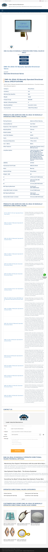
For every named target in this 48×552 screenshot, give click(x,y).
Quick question (5, 435)
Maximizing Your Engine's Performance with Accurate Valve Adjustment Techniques (25, 463)
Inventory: (6, 91)
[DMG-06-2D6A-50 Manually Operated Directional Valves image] (24, 30)
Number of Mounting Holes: (10, 102)
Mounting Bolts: (7, 129)
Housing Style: (7, 107)
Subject (6, 431)
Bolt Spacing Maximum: (9, 186)
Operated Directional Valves (14, 12)
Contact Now (24, 57)
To (4, 428)
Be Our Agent (24, 63)
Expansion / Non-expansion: (10, 126)
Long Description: (7, 150)
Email (5, 426)
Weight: (5, 97)
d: (3, 177)
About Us (4, 549)
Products (6, 12)
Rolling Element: (7, 121)
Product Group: (7, 99)
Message (6, 438)
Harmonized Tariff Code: (9, 165)
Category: (6, 88)
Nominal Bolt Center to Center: (11, 197)
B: (3, 183)
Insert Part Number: (8, 135)
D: (3, 180)
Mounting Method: (8, 105)
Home (3, 12)
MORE (23, 499)
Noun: (4, 168)
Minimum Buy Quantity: (9, 94)
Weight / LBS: (6, 174)
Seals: (4, 138)
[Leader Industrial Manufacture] (4, 5)
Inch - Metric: (6, 143)
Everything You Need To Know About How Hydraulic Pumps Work (24, 479)
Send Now (18, 451)
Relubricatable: (7, 132)
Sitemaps (18, 549)
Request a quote (8, 0)
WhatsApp (24, 60)
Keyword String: (7, 171)
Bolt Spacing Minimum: (9, 193)
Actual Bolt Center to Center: (10, 190)
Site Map (14, 549)
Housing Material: (7, 124)
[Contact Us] (44, 276)
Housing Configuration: (9, 141)
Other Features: (7, 146)
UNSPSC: (5, 162)
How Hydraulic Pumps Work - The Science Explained (20, 471)
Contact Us (9, 549)
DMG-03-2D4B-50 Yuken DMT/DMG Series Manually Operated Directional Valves (13, 299)
